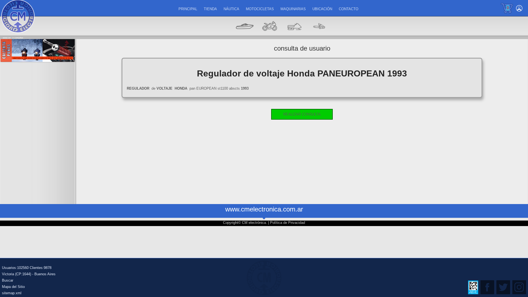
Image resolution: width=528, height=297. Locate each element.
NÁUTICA (231, 9)
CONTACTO (348, 9)
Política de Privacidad (287, 223)
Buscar (7, 280)
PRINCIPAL (187, 9)
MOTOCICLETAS (260, 9)
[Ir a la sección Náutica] (244, 34)
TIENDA (210, 9)
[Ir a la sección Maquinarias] (294, 34)
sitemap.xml (11, 293)
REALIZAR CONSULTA (302, 114)
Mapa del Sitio (13, 287)
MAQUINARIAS (293, 9)
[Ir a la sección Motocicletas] (269, 34)
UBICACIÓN (322, 9)
